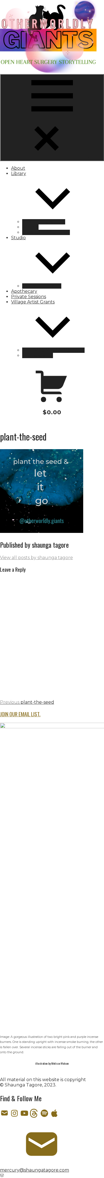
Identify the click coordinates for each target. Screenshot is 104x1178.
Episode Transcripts (43, 221)
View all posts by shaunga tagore (36, 557)
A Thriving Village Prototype (53, 350)
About (18, 168)
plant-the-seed (27, 702)
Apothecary (24, 291)
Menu (93, 158)
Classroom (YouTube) (46, 232)
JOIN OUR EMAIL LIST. (20, 714)
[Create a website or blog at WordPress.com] (2, 1175)
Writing (30, 227)
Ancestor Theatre (41, 286)
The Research (37, 355)
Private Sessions (28, 296)
